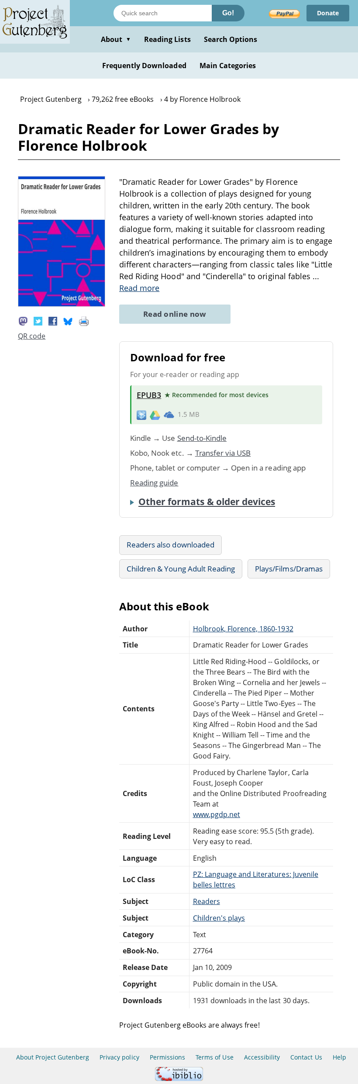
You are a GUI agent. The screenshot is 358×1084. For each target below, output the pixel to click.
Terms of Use (214, 1057)
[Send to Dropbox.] (141, 414)
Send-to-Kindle (202, 438)
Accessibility (262, 1057)
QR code (31, 336)
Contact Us (306, 1057)
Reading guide (154, 483)
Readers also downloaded (170, 545)
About (116, 39)
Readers (206, 901)
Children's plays (219, 918)
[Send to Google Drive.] (155, 414)
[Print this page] (84, 320)
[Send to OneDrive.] (169, 414)
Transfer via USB (223, 453)
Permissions (167, 1057)
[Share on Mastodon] (23, 320)
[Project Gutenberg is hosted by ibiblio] (179, 1078)
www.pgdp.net (216, 814)
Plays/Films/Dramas (289, 569)
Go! (228, 13)
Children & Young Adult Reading (181, 569)
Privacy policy (119, 1057)
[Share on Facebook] (52, 320)
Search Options (231, 39)
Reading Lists (167, 39)
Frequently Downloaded (144, 65)
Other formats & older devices (206, 501)
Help (339, 1057)
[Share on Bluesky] (68, 320)
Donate (328, 13)
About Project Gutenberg (52, 1057)
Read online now (175, 314)
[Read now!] (61, 304)
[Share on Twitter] (38, 320)
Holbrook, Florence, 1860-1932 (243, 629)
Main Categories (228, 65)
